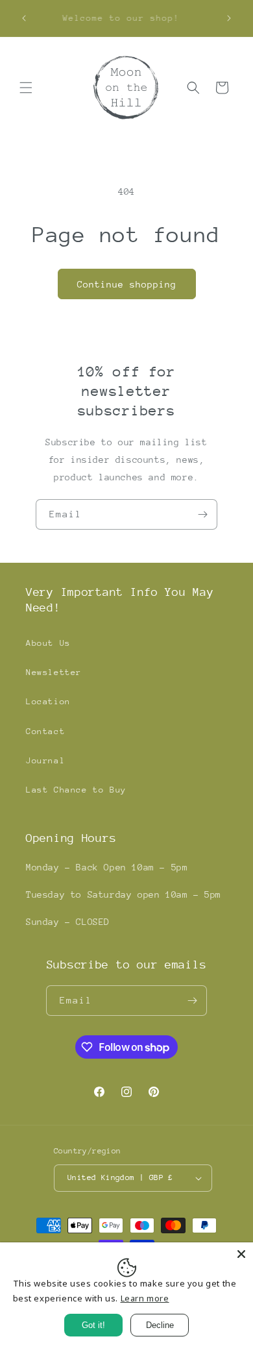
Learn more (145, 1298)
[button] (26, 87)
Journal (45, 760)
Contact (45, 731)
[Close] (241, 1254)
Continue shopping (126, 284)
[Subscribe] (202, 514)
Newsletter (54, 672)
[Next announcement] (229, 18)
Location (48, 701)
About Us (48, 643)
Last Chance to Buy (76, 789)
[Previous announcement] (24, 18)
